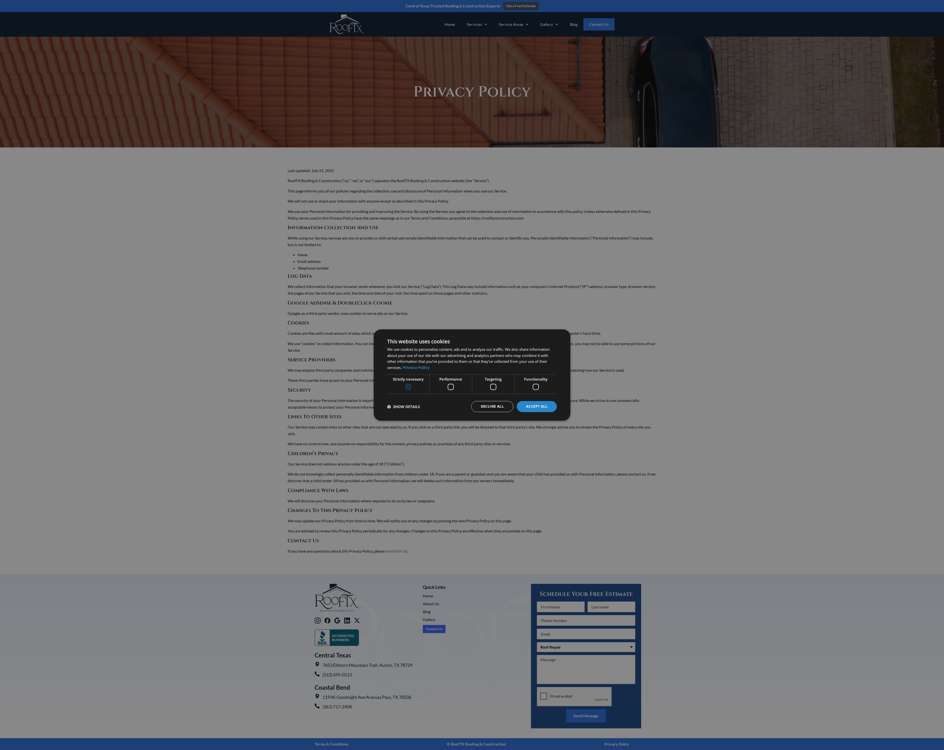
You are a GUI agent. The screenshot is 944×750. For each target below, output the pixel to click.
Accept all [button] (536, 406)
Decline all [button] (492, 406)
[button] (403, 406)
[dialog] (472, 375)
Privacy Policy (416, 367)
